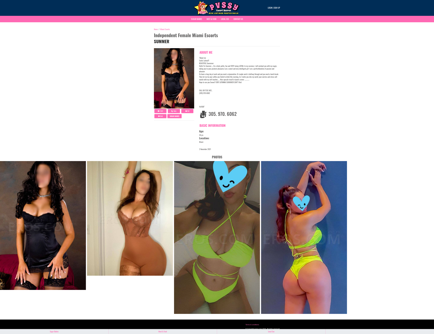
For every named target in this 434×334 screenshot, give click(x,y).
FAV (188, 111)
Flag (161, 116)
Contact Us (238, 19)
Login (270, 7)
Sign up (277, 7)
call (175, 111)
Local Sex (225, 19)
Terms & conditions (252, 325)
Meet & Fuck (211, 19)
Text (161, 111)
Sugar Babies (196, 19)
